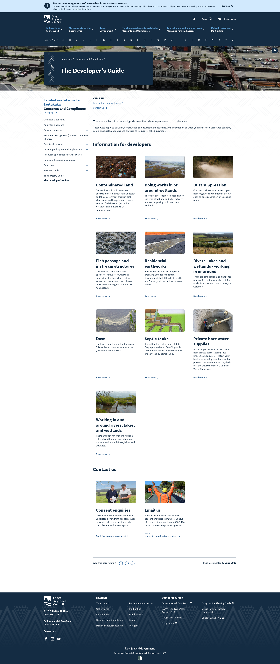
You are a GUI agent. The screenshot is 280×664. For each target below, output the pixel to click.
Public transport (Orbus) (141, 603)
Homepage (66, 59)
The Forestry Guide (54, 175)
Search (132, 620)
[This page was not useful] (121, 562)
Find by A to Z (136, 614)
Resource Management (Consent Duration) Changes (66, 137)
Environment (103, 614)
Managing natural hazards (109, 625)
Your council (102, 603)
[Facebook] (46, 638)
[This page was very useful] (132, 562)
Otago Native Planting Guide (216, 603)
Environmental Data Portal (175, 603)
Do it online (135, 608)
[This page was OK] (126, 562)
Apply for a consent (54, 124)
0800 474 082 (51, 624)
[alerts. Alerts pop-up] (220, 19)
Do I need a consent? (54, 119)
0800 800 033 (51, 614)
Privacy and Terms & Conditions (128, 653)
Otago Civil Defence (172, 617)
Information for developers (107, 103)
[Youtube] (59, 638)
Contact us (231, 19)
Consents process (53, 130)
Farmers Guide (51, 170)
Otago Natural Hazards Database (213, 610)
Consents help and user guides (59, 159)
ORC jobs (134, 625)
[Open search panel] (194, 19)
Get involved (102, 608)
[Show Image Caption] (275, 50)
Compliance (50, 165)
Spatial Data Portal (211, 617)
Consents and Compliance (89, 59)
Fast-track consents (54, 144)
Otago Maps (168, 623)
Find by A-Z (50, 39)
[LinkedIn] (52, 638)
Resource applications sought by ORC (63, 154)
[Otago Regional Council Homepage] (53, 18)
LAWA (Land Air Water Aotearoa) (173, 610)
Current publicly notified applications (63, 149)
